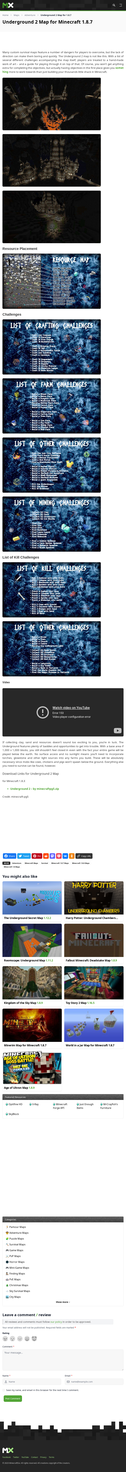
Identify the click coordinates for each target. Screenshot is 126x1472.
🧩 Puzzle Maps (15, 1238)
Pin (39, 855)
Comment (8, 1346)
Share (12, 855)
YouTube (25, 1457)
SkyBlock (14, 1114)
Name (6, 1375)
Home (5, 15)
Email (68, 1375)
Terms (51, 1457)
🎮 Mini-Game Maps (17, 1267)
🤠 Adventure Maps (17, 1232)
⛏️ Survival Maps (16, 1244)
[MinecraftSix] (8, 5)
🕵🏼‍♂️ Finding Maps (15, 1273)
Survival (44, 863)
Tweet (26, 855)
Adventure (30, 15)
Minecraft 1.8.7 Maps (60, 863)
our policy (56, 1322)
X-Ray (35, 1104)
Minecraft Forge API (60, 1106)
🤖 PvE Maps (13, 1279)
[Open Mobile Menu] (121, 5)
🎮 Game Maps (14, 1250)
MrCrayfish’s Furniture (109, 1106)
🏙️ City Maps (13, 1297)
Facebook (6, 1457)
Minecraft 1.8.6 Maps (80, 863)
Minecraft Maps (31, 863)
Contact (34, 1457)
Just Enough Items (85, 1106)
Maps (16, 15)
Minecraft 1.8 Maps (12, 867)
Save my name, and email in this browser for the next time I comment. (42, 1390)
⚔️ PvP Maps (13, 1256)
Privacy (43, 1457)
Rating (5, 1333)
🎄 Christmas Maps (17, 1285)
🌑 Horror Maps (15, 1262)
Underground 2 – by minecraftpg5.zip (34, 789)
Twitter (16, 1457)
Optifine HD (15, 1104)
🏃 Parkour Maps (16, 1227)
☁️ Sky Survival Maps (18, 1291)
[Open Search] (114, 5)
